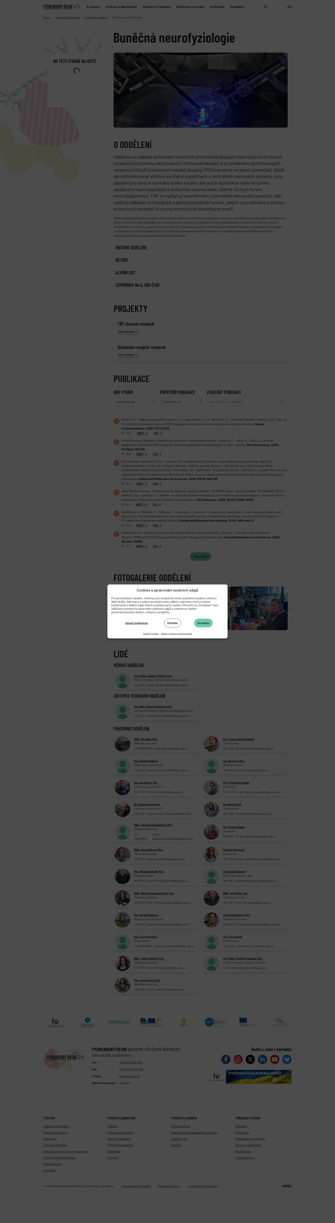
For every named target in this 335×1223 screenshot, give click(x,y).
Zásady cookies (151, 633)
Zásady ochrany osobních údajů (176, 633)
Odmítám (172, 623)
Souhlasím (203, 623)
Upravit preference (136, 623)
